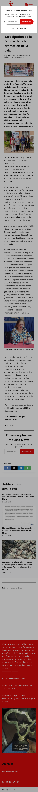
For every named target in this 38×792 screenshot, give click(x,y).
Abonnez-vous (26, 22)
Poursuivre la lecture (19, 28)
